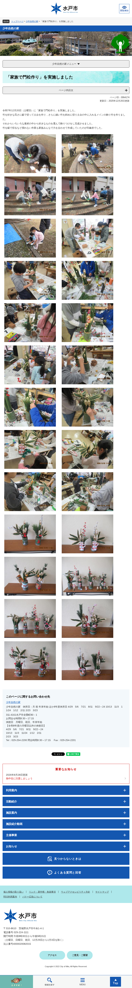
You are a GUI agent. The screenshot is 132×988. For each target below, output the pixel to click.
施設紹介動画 (14, 823)
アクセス (52, 955)
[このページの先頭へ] (115, 981)
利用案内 (11, 790)
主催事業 (11, 835)
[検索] (49, 981)
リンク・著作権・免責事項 (42, 892)
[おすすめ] (16, 981)
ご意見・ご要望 (80, 955)
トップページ (17, 21)
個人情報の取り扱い (13, 892)
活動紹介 (11, 801)
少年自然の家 (32, 21)
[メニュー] (82, 981)
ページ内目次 (66, 90)
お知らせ (11, 846)
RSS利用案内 (10, 897)
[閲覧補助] (124, 8)
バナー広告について (32, 897)
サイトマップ (102, 892)
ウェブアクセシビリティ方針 (75, 892)
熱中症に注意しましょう (19, 778)
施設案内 (11, 812)
